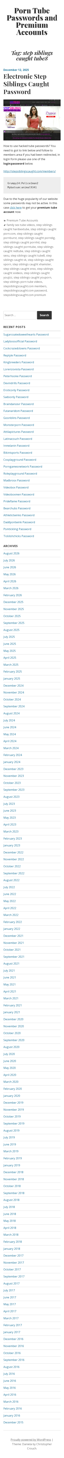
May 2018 (9, 1221)
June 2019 (9, 1144)
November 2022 (13, 859)
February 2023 (12, 838)
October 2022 (12, 866)
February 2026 (12, 595)
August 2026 (11, 553)
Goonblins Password (16, 418)
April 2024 (9, 741)
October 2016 (12, 1353)
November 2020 (13, 1026)
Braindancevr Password (18, 404)
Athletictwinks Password (18, 515)
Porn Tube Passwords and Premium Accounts (32, 21)
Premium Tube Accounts (22, 220)
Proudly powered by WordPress (31, 1440)
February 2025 (12, 671)
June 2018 (9, 1214)
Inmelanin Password (16, 446)
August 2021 (11, 963)
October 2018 (12, 1186)
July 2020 (9, 1054)
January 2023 (11, 845)
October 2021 (12, 950)
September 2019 (13, 1123)
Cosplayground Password (19, 460)
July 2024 (9, 720)
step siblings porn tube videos (22, 282)
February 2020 (12, 1089)
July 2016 (9, 1374)
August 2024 (11, 713)
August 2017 (11, 1283)
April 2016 (9, 1395)
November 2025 (13, 609)
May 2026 (9, 574)
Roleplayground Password (20, 473)
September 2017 (13, 1276)
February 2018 (12, 1242)
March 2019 (10, 1151)
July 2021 (9, 970)
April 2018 (9, 1228)
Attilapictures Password (18, 432)
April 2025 (9, 658)
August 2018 (11, 1200)
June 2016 (9, 1381)
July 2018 (9, 1207)
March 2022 (10, 915)
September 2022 (13, 873)
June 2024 (9, 727)
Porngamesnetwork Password (22, 466)
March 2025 (10, 665)
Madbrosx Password (16, 480)
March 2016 (10, 1402)
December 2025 (13, 602)
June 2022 (9, 894)
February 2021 (12, 1005)
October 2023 (12, 783)
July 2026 (9, 560)
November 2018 (13, 1179)
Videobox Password (16, 487)
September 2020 (13, 1040)
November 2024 (13, 692)
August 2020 (11, 1047)
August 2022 (11, 880)
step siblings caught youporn (32, 277)
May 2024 (9, 734)
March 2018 (10, 1235)
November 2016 (13, 1346)
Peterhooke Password (17, 376)
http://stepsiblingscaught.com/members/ (29, 171)
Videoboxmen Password (18, 494)
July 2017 (9, 1290)
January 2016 (11, 1415)
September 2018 (13, 1193)
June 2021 (9, 977)
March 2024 (10, 748)
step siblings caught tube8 (28, 255)
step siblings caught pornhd (21, 242)
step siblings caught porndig (36, 238)
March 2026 (10, 588)
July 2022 (9, 887)
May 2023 (9, 818)
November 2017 (13, 1262)
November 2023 (13, 776)
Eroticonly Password (16, 390)
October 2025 (12, 616)
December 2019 (13, 1103)
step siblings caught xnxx (19, 269)
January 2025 (11, 678)
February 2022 (12, 922)
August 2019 (11, 1130)
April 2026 (9, 581)
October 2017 (12, 1269)
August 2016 (11, 1367)
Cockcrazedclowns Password (21, 348)
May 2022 (9, 901)
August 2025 (11, 630)
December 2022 (13, 852)
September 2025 (13, 623)
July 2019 (9, 1137)
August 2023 (11, 797)
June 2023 (9, 810)
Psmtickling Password (17, 529)
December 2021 (13, 936)
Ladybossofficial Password (20, 341)
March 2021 (10, 998)
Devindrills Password (16, 383)
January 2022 (11, 929)
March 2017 (10, 1318)
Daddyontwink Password (19, 522)
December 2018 (13, 1172)
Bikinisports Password (17, 453)
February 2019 (12, 1158)
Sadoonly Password (15, 397)
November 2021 (13, 943)
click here (16, 207)
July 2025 (9, 637)
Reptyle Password (14, 355)
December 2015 (13, 1422)
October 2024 (12, 699)
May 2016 (9, 1388)
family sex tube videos (21, 225)
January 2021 (11, 1012)
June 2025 (9, 644)
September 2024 (13, 706)
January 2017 (11, 1332)
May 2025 (9, 651)
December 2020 (13, 1019)
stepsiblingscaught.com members (24, 286)
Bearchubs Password (16, 508)
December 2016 (13, 1339)
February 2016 (12, 1408)
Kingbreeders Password (18, 362)
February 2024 (12, 755)
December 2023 (13, 769)
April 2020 (9, 1075)
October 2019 (12, 1116)
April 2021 (9, 991)
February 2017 (12, 1325)
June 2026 (9, 567)
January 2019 (11, 1165)
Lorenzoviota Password (18, 369)
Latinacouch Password (17, 439)
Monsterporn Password (18, 425)
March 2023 (10, 831)
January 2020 (11, 1096)
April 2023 (9, 824)
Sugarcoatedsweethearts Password (26, 334)
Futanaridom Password (18, 411)
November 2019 (13, 1110)
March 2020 (10, 1082)
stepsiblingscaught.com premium (24, 295)
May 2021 (9, 984)
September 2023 (13, 790)
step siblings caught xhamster (31, 264)
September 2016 (13, 1360)
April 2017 (9, 1311)
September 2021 (13, 957)
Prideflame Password (16, 501)
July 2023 (9, 804)
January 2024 (11, 762)
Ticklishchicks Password (18, 536)
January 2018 (11, 1249)
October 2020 (12, 1033)
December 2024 (13, 685)
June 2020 (9, 1061)
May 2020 (9, 1068)
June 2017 (9, 1297)
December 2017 (13, 1255)
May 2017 (9, 1304)
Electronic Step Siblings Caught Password (26, 84)
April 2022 (9, 908)
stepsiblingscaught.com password (25, 290)
